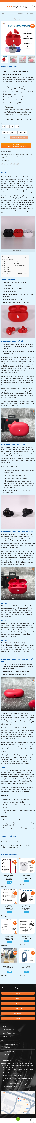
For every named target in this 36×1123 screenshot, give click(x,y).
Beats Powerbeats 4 (27, 936)
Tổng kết (5, 275)
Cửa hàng (13, 13)
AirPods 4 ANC (27, 875)
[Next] (31, 38)
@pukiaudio (8, 107)
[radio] (3, 126)
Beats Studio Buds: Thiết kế (10, 261)
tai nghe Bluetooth (24, 534)
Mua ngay (4, 886)
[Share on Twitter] (8, 164)
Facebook (11, 1122)
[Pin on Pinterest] (14, 164)
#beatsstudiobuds (23, 115)
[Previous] (4, 38)
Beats (8, 154)
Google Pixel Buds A (7, 368)
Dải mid (8, 269)
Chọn (9, 882)
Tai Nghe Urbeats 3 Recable (9, 876)
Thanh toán (6, 1047)
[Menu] (1, 6)
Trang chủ (4, 13)
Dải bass (8, 267)
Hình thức (4, 129)
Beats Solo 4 (26, 966)
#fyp (29, 112)
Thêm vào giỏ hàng (18, 137)
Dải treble (8, 271)
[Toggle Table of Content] (25, 257)
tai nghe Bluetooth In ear (27, 728)
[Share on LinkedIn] (17, 164)
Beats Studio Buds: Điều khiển (11, 263)
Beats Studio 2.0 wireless (9, 966)
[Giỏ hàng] (33, 6)
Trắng (18, 841)
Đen (10, 841)
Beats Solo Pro (9, 906)
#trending (24, 112)
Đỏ (12, 841)
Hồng (15, 841)
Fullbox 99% (14, 847)
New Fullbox (12, 845)
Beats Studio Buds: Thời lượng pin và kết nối (15, 273)
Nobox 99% (26, 845)
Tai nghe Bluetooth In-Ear (26, 154)
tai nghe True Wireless (20, 357)
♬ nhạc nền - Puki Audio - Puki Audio (17, 119)
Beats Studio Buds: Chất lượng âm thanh (14, 265)
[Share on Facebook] (5, 164)
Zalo (25, 1122)
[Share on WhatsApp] (2, 164)
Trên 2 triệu (6, 160)
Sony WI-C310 (9, 936)
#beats (6, 115)
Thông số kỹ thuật (8, 259)
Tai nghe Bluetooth (14, 154)
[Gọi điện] (18, 1119)
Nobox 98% (19, 845)
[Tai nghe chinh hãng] (17, 7)
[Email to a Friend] (11, 164)
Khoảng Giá (23, 13)
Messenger (4, 1122)
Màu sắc (3, 123)
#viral (18, 112)
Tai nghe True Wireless (25, 156)
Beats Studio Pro (26, 906)
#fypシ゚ (13, 115)
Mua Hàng (32, 1122)
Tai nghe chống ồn (15, 156)
